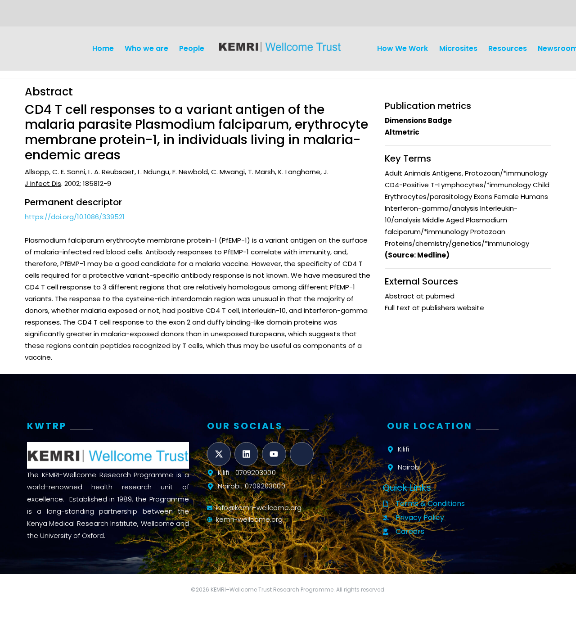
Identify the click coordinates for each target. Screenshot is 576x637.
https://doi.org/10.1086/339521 (75, 216)
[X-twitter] (219, 454)
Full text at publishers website (434, 307)
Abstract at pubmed (419, 296)
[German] (40, 16)
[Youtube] (274, 454)
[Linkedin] (246, 454)
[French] (51, 16)
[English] (30, 16)
